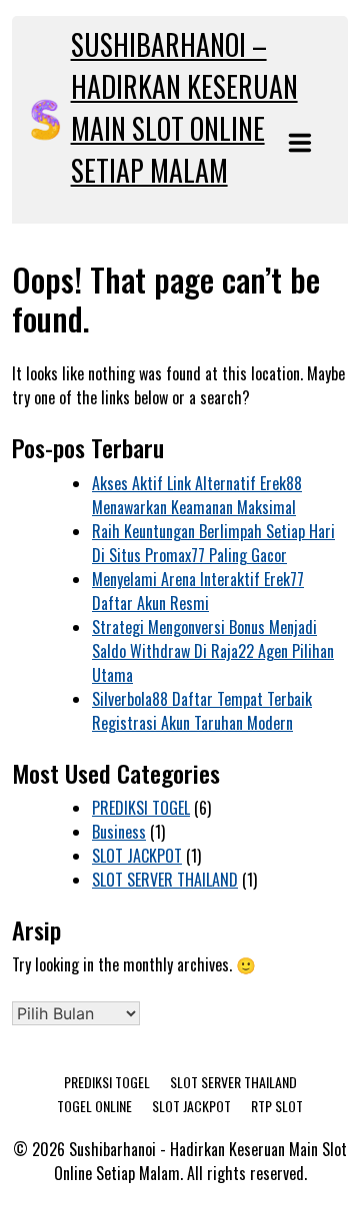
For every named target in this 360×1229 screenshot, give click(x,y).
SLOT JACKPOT (137, 856)
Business (119, 832)
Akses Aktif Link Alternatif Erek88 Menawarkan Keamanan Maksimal (197, 495)
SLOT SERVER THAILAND (165, 880)
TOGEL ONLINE (94, 1105)
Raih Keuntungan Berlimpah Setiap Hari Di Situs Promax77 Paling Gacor (213, 543)
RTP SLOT (277, 1105)
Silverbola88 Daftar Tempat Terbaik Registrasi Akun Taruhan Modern (202, 711)
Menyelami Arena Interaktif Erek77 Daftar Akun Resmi (198, 591)
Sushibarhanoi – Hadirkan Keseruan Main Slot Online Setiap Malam (184, 107)
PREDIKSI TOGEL (141, 808)
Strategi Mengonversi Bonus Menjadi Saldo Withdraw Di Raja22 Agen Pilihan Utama (213, 651)
